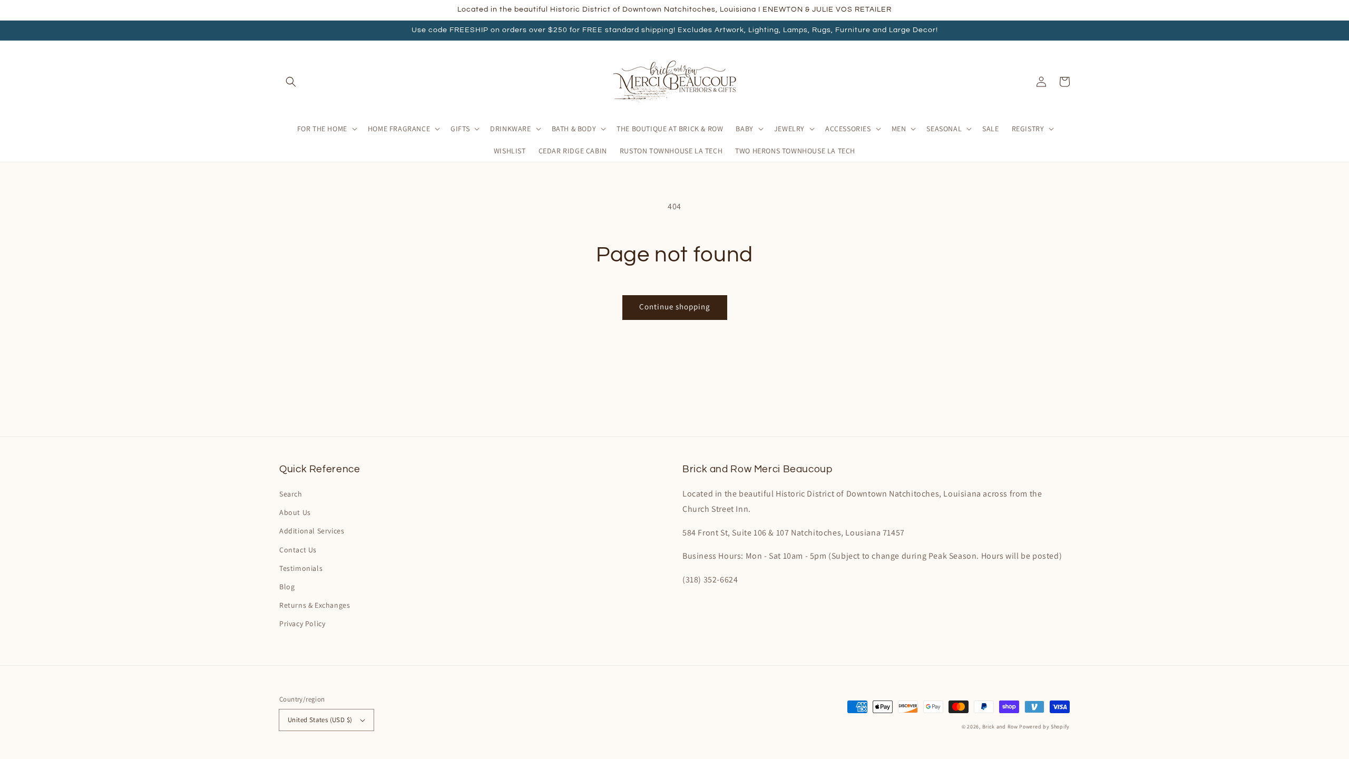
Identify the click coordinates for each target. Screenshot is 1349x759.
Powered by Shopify (1044, 726)
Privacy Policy (302, 623)
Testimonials (300, 568)
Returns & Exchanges (314, 605)
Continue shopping (674, 306)
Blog (287, 586)
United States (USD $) (320, 719)
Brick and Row (1000, 726)
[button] (290, 81)
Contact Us (298, 549)
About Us (295, 512)
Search (290, 494)
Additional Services (311, 531)
